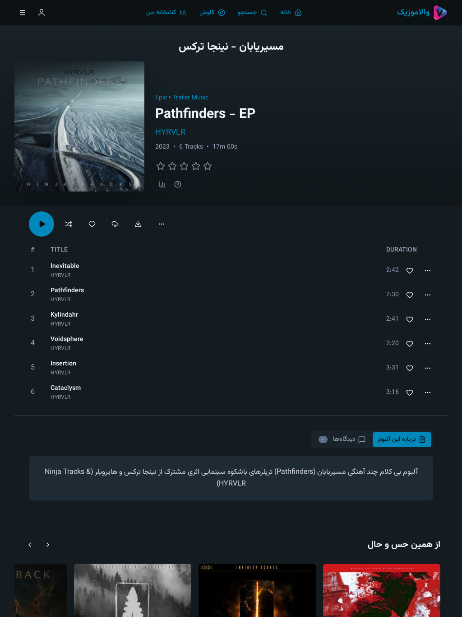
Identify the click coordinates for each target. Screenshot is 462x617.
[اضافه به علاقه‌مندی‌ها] (409, 270)
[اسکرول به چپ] (30, 545)
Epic (161, 98)
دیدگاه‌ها (338, 439)
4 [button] (33, 343)
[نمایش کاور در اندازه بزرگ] (79, 126)
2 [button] (33, 294)
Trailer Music (190, 98)
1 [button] (33, 270)
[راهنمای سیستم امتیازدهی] (178, 184)
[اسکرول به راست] (48, 545)
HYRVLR (170, 132)
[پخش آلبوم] (41, 224)
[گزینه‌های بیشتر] (161, 224)
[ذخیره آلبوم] (92, 224)
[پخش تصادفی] (69, 224)
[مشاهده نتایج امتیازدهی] (162, 184)
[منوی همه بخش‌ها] (22, 13)
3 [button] (33, 319)
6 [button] (33, 392)
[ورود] (41, 13)
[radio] (160, 166)
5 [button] (33, 368)
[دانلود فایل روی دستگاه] (138, 224)
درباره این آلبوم (397, 439)
